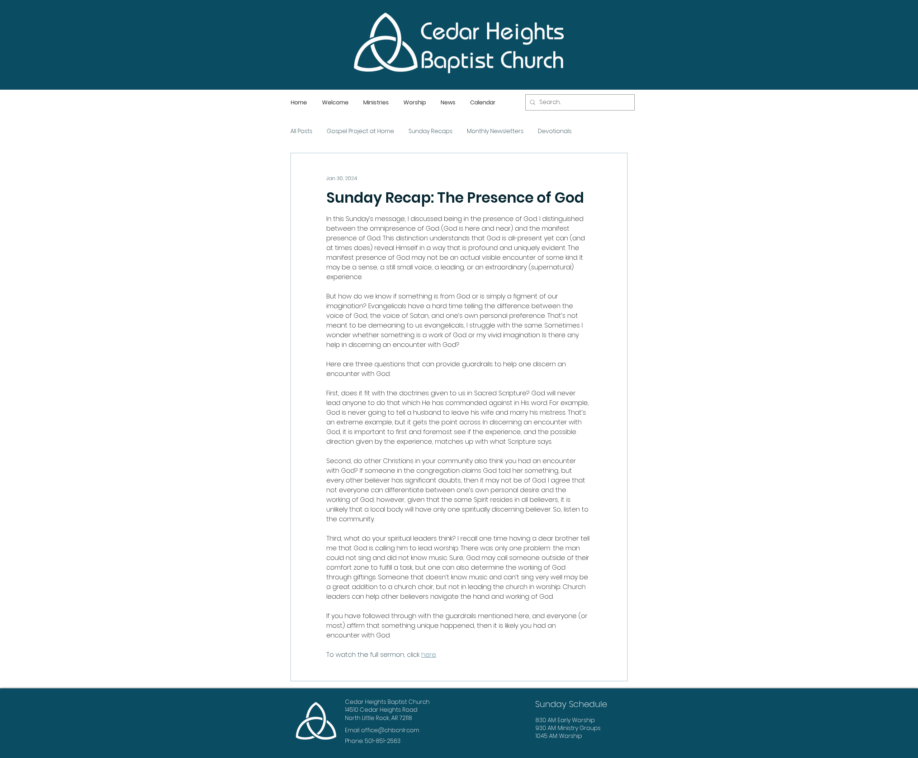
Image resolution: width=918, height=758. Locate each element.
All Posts (301, 131)
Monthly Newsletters (495, 131)
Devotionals (555, 131)
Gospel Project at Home (360, 131)
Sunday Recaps (430, 131)
